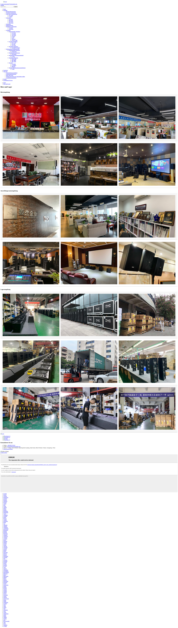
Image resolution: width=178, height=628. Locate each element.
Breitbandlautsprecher (11, 11)
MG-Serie (11, 22)
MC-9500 (14, 61)
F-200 (13, 69)
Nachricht (5, 70)
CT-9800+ (14, 65)
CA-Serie (14, 34)
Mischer (13, 66)
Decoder (11, 62)
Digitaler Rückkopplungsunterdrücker (17, 67)
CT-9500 (14, 64)
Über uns (5, 71)
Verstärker (8, 30)
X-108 (13, 56)
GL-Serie (11, 15)
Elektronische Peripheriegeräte (12, 49)
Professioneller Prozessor (14, 50)
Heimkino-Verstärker (13, 46)
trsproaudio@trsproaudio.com (13, 446)
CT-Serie (11, 27)
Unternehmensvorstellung (11, 72)
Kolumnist (8, 24)
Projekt (4, 79)
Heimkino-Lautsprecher (11, 26)
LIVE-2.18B (14, 40)
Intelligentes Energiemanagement (16, 55)
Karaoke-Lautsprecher (11, 12)
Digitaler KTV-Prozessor (14, 52)
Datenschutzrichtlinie (8, 449)
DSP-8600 (14, 54)
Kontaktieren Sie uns (8, 80)
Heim (4, 9)
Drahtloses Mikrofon (13, 57)
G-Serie (10, 16)
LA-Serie (14, 32)
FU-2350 (14, 45)
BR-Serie (11, 20)
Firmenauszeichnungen (11, 74)
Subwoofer (8, 17)
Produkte (5, 10)
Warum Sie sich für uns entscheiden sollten (15, 76)
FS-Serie (11, 19)
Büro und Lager (9, 75)
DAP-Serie (14, 51)
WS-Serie (11, 21)
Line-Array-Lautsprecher (11, 14)
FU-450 (13, 44)
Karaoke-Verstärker (13, 41)
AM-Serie (11, 29)
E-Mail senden (4, 452)
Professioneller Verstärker (14, 31)
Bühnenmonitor (9, 25)
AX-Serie (14, 35)
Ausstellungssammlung (11, 77)
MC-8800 (14, 60)
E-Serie (13, 36)
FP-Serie (14, 39)
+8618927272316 (11, 445)
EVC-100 (14, 42)
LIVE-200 (14, 59)
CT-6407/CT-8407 (16, 47)
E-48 (13, 37)
